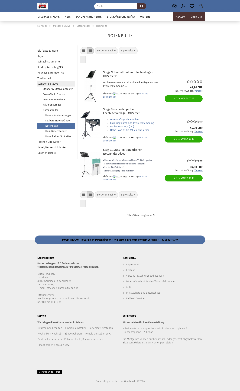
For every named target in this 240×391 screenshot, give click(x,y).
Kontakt (130, 270)
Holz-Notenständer (56, 131)
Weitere (145, 16)
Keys (68, 16)
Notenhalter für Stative (58, 136)
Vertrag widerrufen (50, 372)
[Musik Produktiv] (43, 6)
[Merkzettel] (192, 6)
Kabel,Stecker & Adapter (51, 147)
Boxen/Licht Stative (54, 94)
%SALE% (180, 16)
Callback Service (135, 298)
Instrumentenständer (54, 99)
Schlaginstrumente (89, 16)
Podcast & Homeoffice (50, 72)
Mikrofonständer (52, 104)
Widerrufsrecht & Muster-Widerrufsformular (150, 281)
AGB (128, 287)
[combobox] (106, 50)
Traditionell (44, 78)
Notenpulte (51, 125)
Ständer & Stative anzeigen (58, 89)
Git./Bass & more (49, 16)
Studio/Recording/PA (121, 16)
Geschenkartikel (46, 152)
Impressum (132, 264)
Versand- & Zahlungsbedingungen (145, 275)
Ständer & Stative (47, 83)
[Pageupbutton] (230, 386)
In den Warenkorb (183, 98)
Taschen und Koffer (49, 141)
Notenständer (50, 110)
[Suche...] (141, 6)
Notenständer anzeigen (58, 115)
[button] (174, 6)
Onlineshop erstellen (107, 381)
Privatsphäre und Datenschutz (143, 292)
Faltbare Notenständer (58, 120)
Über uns (197, 16)
